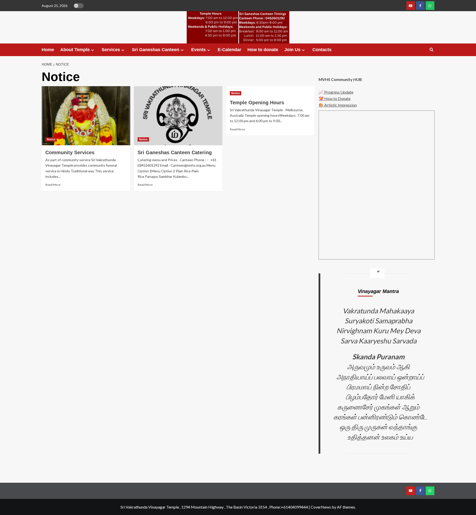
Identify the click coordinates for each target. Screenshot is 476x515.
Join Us (292, 49)
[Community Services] (86, 115)
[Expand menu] (92, 50)
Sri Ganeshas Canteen (155, 49)
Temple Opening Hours (257, 102)
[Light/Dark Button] (79, 5)
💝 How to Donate (335, 98)
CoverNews (321, 507)
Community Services (69, 152)
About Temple (75, 49)
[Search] (431, 50)
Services (111, 49)
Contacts (321, 49)
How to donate (262, 49)
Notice (51, 139)
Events (198, 49)
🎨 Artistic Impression (338, 105)
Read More (52, 184)
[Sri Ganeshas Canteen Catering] (178, 115)
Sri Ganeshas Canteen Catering (175, 152)
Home (48, 49)
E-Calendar (229, 49)
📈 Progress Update (336, 92)
